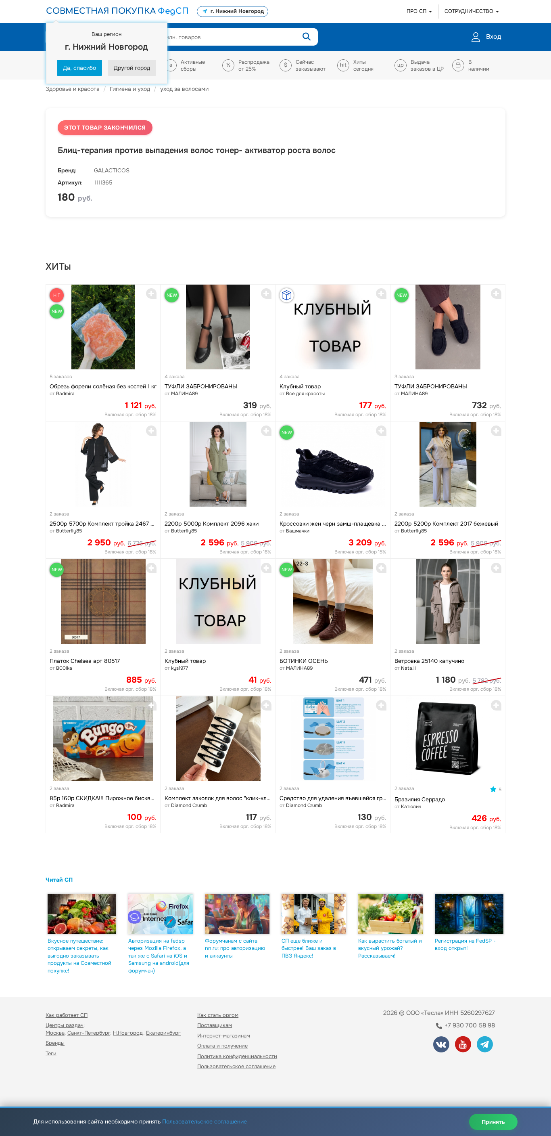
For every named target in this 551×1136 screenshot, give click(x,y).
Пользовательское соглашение (236, 1066)
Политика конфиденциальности (237, 1056)
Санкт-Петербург (88, 1032)
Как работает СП (67, 1015)
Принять (493, 1122)
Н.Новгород (128, 1032)
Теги (51, 1053)
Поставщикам (214, 1025)
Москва (55, 1032)
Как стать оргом (217, 1015)
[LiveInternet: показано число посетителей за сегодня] (63, 1090)
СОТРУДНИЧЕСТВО (470, 11)
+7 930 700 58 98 (469, 1025)
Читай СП (59, 879)
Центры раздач (64, 1025)
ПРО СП (417, 11)
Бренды (55, 1043)
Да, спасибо (79, 67)
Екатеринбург (163, 1032)
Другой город (132, 67)
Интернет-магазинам (223, 1035)
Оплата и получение (222, 1045)
